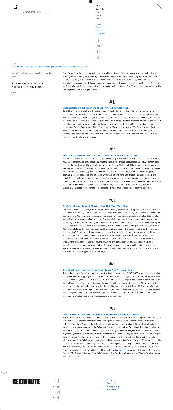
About (98, 24)
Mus (98, 5)
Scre (99, 12)
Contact (99, 27)
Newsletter (100, 34)
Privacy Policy (113, 386)
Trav (98, 18)
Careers (99, 30)
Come (99, 15)
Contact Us (111, 383)
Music (14, 63)
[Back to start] (15, 5)
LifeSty (100, 9)
